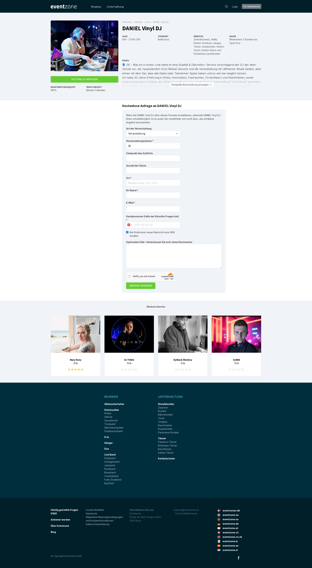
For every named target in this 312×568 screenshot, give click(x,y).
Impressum (91, 513)
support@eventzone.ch (186, 509)
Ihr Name (132, 190)
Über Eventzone (60, 525)
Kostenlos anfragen (85, 79)
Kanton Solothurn (203, 43)
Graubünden (208, 46)
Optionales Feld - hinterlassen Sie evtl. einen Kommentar (159, 242)
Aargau (217, 43)
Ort (128, 178)
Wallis (214, 39)
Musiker (96, 6)
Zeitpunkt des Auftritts (139, 153)
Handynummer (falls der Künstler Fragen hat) (152, 218)
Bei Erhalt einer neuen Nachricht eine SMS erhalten (152, 234)
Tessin (197, 46)
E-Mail (130, 202)
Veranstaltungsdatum (140, 141)
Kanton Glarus (209, 50)
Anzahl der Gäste (136, 165)
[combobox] (153, 183)
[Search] (226, 6)
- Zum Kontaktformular (185, 513)
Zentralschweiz (202, 39)
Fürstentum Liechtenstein (207, 53)
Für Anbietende (251, 6)
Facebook (238, 557)
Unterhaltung (115, 6)
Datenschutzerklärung (97, 524)
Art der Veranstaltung (138, 128)
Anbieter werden (60, 519)
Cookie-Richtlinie (95, 509)
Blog (53, 532)
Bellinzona (163, 39)
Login (235, 6)
